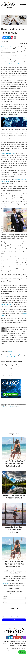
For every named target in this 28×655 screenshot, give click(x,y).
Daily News (23, 645)
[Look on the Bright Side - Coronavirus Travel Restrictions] (14, 514)
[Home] (8, 5)
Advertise (12, 645)
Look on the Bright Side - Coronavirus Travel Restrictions (14, 529)
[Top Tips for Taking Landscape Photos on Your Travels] (14, 482)
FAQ (17, 645)
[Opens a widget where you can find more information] (22, 652)
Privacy (11, 643)
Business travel (6, 47)
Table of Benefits (4, 406)
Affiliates (22, 643)
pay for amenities (6, 304)
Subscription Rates (15, 641)
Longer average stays (8, 153)
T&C (7, 406)
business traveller (14, 64)
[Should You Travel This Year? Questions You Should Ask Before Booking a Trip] (14, 448)
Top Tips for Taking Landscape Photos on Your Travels (14, 496)
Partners (17, 643)
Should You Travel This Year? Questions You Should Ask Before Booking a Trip (14, 463)
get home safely (11, 269)
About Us (7, 641)
